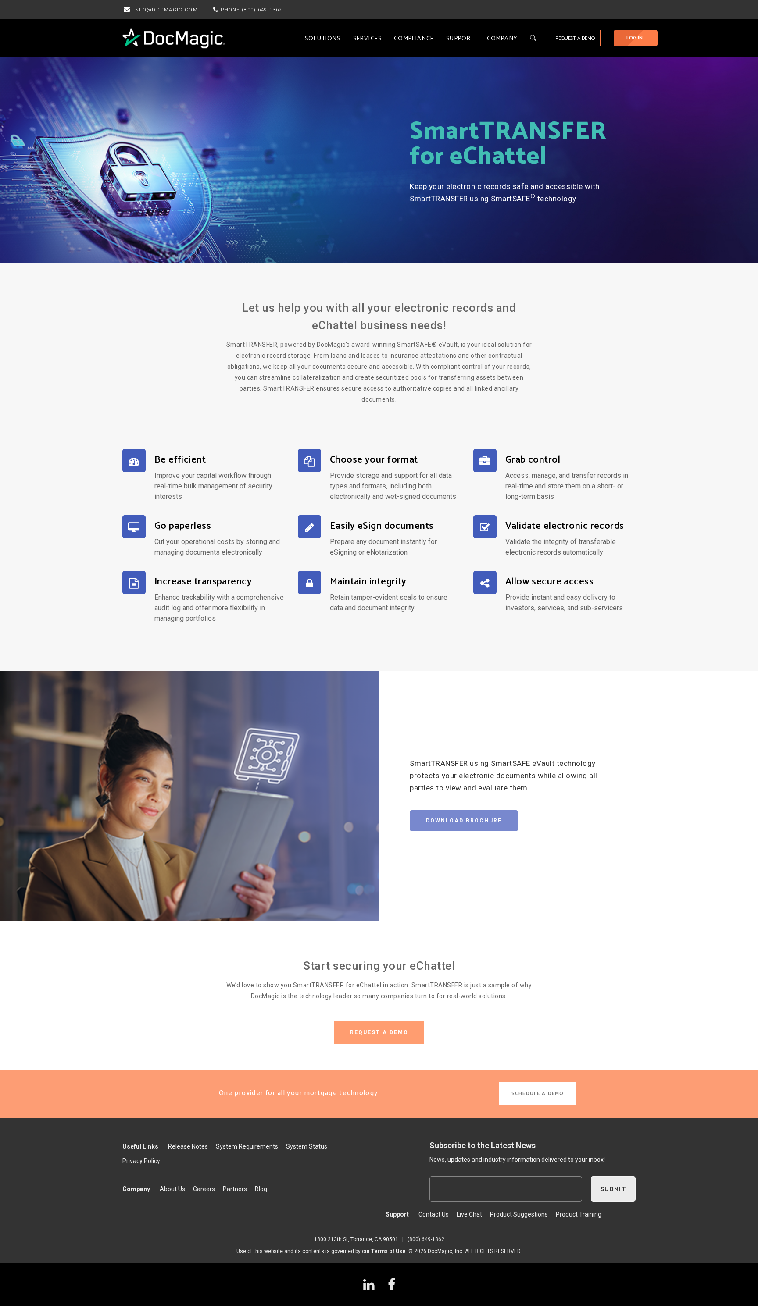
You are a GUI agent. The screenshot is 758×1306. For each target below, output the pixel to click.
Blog (261, 1188)
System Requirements (247, 1146)
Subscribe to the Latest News (482, 1145)
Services (367, 39)
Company (502, 39)
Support (460, 39)
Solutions (323, 39)
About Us (172, 1188)
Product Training (578, 1214)
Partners (235, 1188)
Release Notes (188, 1146)
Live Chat (469, 1214)
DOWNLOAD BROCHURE (464, 821)
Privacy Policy (141, 1160)
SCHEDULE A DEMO (537, 1093)
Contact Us (433, 1214)
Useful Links (140, 1146)
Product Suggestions (519, 1214)
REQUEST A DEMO (575, 38)
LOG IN (634, 38)
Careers (204, 1188)
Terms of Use (388, 1251)
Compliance (414, 39)
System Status (306, 1146)
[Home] (173, 38)
